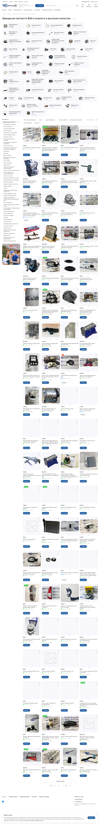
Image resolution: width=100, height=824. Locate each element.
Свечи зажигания (8, 202)
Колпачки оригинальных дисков (11, 177)
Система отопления (8, 213)
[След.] (70, 785)
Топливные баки (7, 221)
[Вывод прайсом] (96, 120)
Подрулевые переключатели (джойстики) (10, 191)
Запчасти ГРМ (7, 164)
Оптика (5, 188)
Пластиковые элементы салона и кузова (11, 205)
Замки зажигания (8, 162)
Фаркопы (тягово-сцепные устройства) (10, 230)
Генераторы (6, 151)
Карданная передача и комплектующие (9, 167)
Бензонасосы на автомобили (10, 132)
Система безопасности (9, 211)
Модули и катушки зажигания (11, 184)
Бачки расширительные (9, 128)
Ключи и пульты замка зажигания (12, 170)
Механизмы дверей (8, 182)
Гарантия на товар (44, 796)
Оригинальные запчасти (9, 122)
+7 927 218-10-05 (85, 1)
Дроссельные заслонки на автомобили (10, 158)
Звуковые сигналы (8, 136)
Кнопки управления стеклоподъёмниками (9, 173)
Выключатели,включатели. (10, 240)
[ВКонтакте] (3, 801)
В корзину (26, 154)
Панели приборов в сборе (10, 193)
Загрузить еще (60, 781)
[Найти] (77, 5)
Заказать (26, 220)
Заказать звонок (94, 1)
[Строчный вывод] (93, 120)
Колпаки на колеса (8, 175)
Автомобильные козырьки (10, 124)
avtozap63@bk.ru (79, 801)
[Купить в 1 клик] (39, 129)
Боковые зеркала (8, 130)
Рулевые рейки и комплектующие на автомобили (12, 208)
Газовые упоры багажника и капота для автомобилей (10, 148)
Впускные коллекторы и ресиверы (9, 139)
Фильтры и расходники (9, 233)
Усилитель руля (7, 227)
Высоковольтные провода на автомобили (10, 143)
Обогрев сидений (8, 186)
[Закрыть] (96, 814)
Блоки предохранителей (9, 134)
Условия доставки (24, 796)
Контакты (34, 796)
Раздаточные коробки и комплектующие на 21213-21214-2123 (11, 199)
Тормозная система (8, 225)
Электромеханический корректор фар (9, 238)
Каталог (4, 796)
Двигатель (6, 153)
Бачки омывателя (8, 126)
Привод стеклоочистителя (10, 195)
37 (66, 785)
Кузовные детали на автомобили (11, 180)
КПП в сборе (7, 160)
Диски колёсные (7, 155)
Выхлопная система (8, 145)
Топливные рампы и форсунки (11, 223)
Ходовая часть (7, 235)
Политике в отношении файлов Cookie (33, 820)
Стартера (6, 217)
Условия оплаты (13, 796)
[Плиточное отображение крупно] (88, 120)
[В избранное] (39, 127)
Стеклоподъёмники (8, 219)
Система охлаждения (9, 215)
